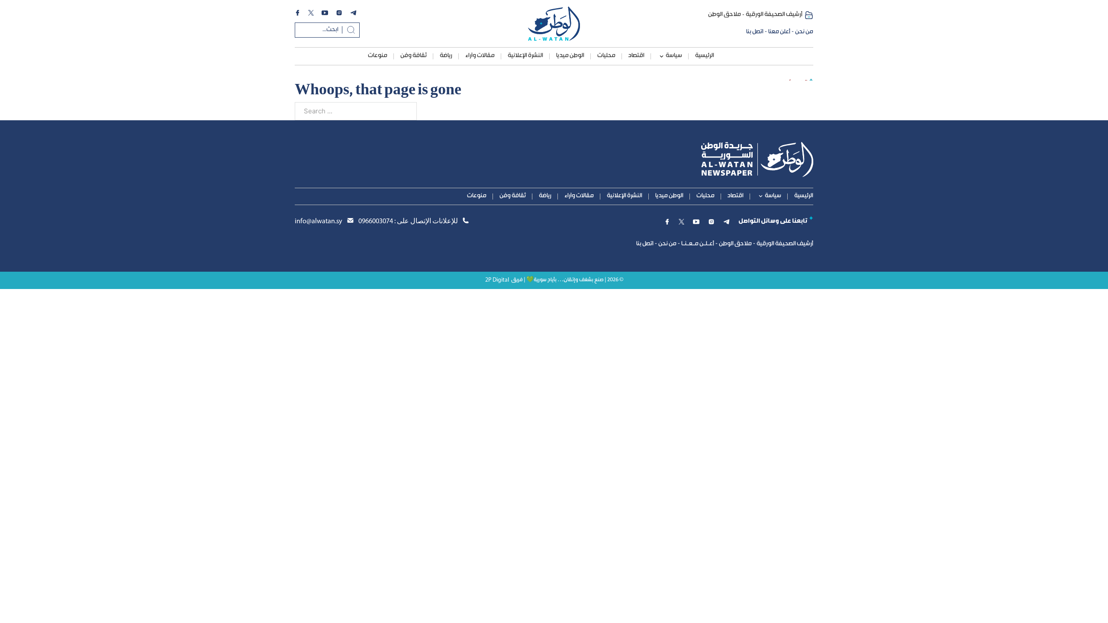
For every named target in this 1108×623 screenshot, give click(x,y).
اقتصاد (636, 56)
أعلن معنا (779, 32)
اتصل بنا (754, 32)
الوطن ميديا (570, 56)
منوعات (377, 56)
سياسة (674, 56)
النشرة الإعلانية (525, 56)
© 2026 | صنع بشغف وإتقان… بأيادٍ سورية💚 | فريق (567, 280)
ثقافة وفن (413, 56)
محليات (606, 56)
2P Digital (497, 280)
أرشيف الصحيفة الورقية (774, 15)
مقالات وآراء (480, 56)
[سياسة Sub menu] (661, 56)
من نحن (804, 32)
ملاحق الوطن (724, 15)
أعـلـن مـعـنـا (697, 244)
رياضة (446, 56)
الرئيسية (704, 56)
